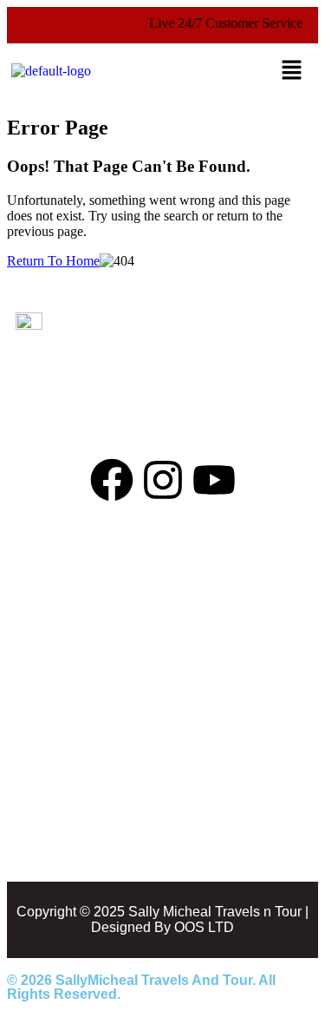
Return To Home (53, 260)
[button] (292, 71)
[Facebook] (111, 480)
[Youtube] (214, 480)
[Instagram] (163, 480)
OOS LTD (204, 927)
